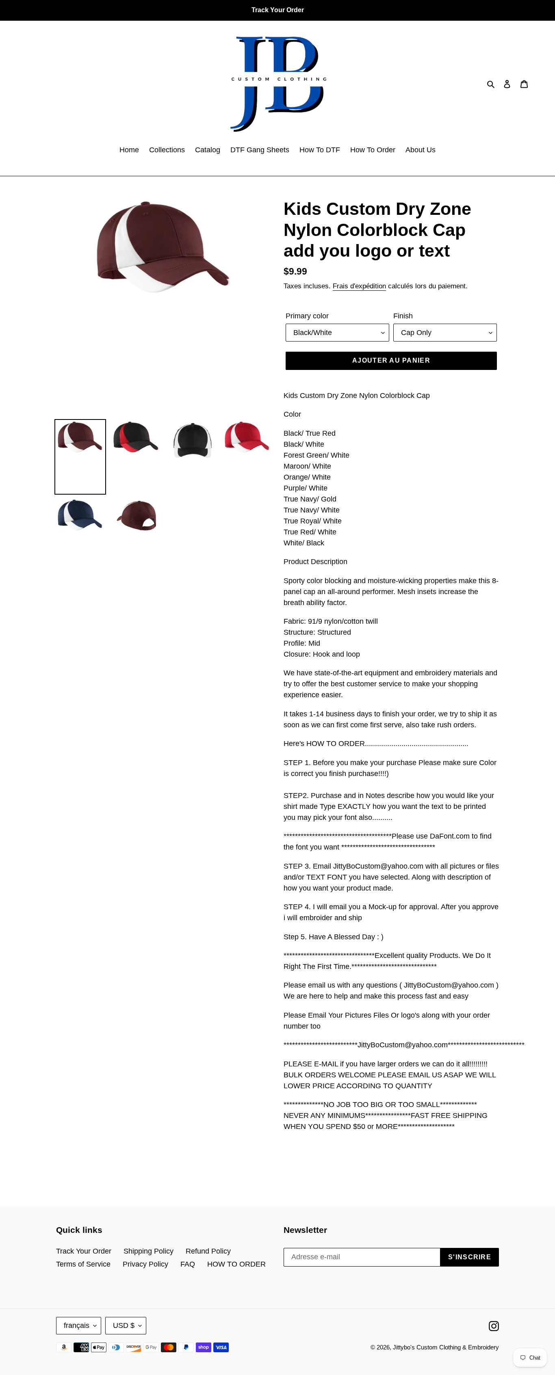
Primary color (307, 316)
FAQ (187, 1264)
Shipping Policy (148, 1251)
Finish (403, 316)
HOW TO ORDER (236, 1264)
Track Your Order (83, 1251)
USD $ (123, 1325)
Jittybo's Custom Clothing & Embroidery (446, 1347)
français (76, 1325)
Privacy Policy (145, 1264)
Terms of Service (83, 1264)
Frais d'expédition (359, 286)
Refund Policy (208, 1251)
